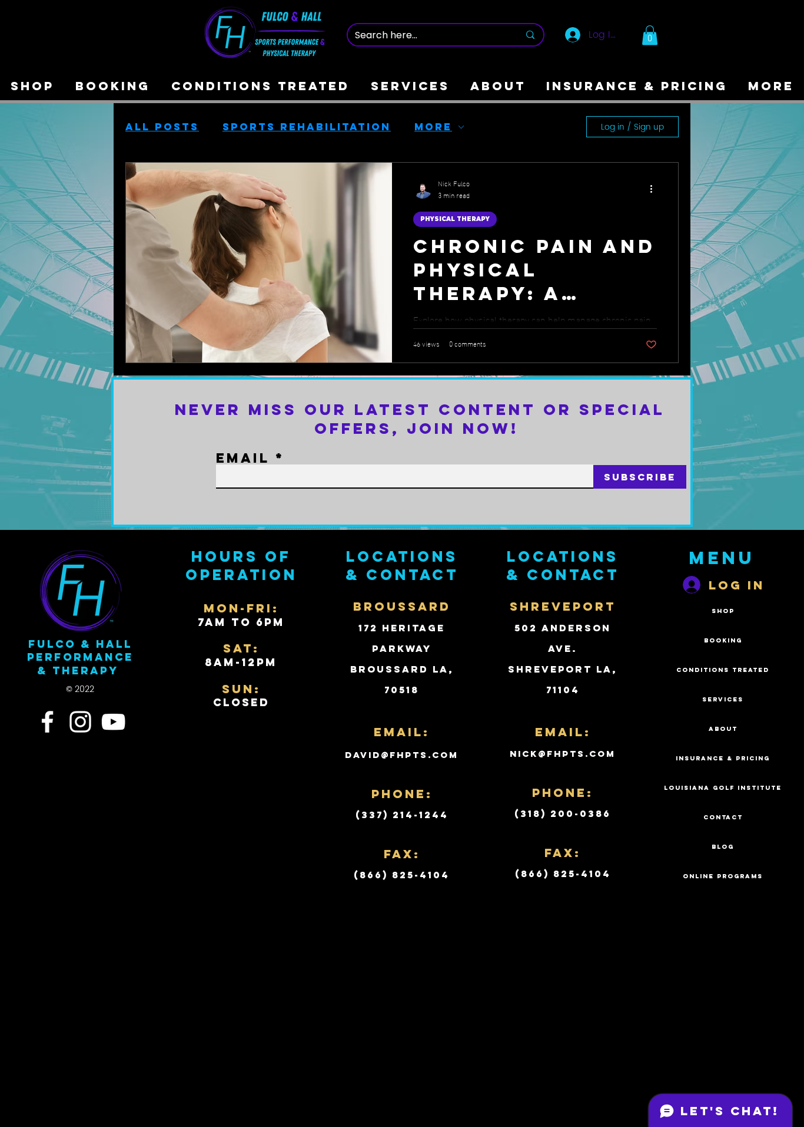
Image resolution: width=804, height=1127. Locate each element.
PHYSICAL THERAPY (455, 219)
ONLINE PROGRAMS (723, 876)
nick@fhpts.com (563, 753)
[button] (650, 35)
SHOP (723, 611)
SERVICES (722, 699)
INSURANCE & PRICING (723, 758)
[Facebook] (47, 721)
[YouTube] (113, 721)
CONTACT (723, 817)
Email (243, 458)
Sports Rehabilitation (306, 126)
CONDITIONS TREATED (722, 670)
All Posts (162, 126)
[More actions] (655, 189)
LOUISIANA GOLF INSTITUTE (723, 788)
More (433, 126)
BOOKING (723, 640)
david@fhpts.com (402, 754)
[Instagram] (80, 721)
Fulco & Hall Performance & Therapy (80, 657)
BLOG (723, 847)
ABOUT (723, 729)
